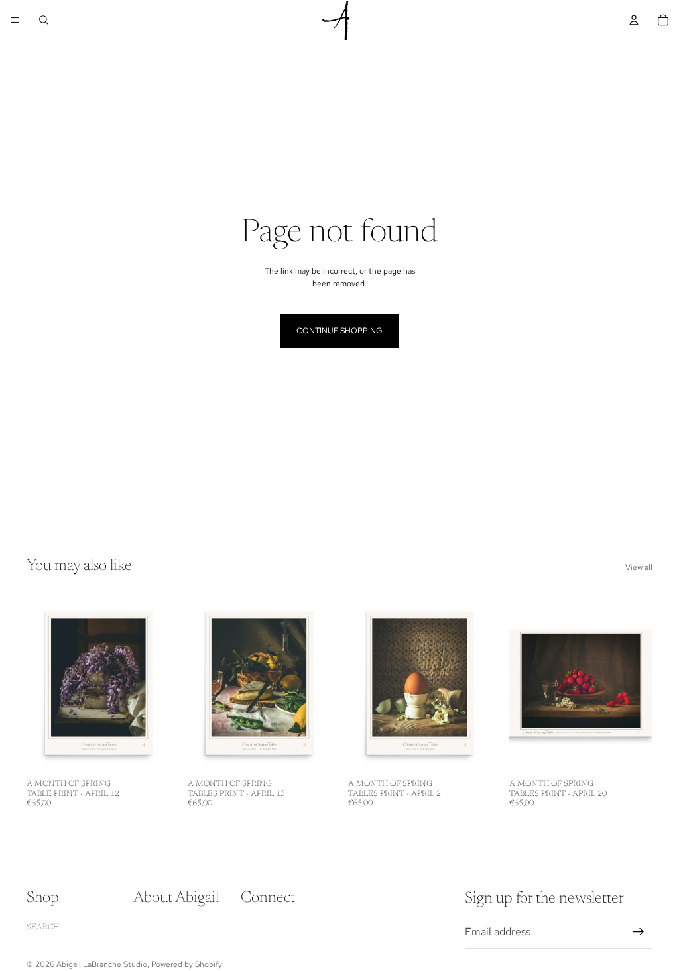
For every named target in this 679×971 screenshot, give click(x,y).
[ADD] (150, 752)
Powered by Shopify (186, 964)
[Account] (633, 19)
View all (638, 567)
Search (43, 927)
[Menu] (15, 20)
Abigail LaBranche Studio (101, 964)
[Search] (43, 19)
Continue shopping (339, 330)
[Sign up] (638, 932)
